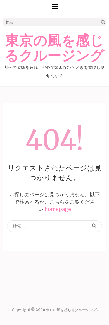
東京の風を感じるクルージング (54, 48)
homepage (57, 209)
